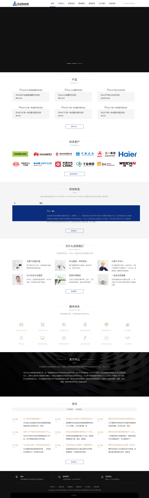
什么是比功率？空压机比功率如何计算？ (39, 445)
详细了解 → (64, 387)
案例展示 (81, 3)
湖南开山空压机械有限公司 (20, 3)
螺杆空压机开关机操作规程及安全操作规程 (125, 419)
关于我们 (102, 3)
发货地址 (108, 476)
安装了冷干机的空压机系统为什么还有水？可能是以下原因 (46, 432)
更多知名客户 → (74, 174)
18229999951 (130, 3)
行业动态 (79, 409)
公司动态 (70, 409)
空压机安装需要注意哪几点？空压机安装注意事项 (85, 432)
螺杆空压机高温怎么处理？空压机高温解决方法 (126, 445)
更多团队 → (74, 231)
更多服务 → (74, 291)
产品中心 (61, 3)
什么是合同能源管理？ (32, 419)
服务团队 (92, 3)
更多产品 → (74, 126)
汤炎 (49, 211)
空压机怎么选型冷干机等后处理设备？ (81, 419)
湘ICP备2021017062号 (88, 490)
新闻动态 (71, 3)
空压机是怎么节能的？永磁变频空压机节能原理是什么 (87, 445)
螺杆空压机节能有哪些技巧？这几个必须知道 (125, 432)
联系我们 (112, 3)
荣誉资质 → (84, 387)
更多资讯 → (74, 462)
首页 (52, 3)
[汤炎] (28, 203)
